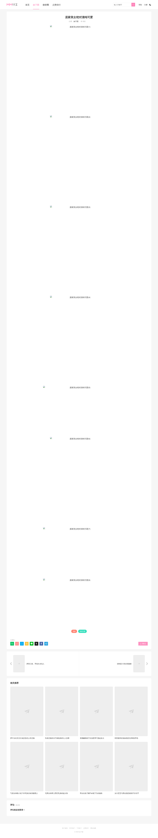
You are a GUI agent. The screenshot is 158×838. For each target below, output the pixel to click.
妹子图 (36, 4)
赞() (143, 643)
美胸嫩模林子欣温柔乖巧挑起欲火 (92, 738)
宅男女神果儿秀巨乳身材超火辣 (56, 793)
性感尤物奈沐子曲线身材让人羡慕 (57, 738)
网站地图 (93, 828)
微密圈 (46, 4)
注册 (145, 4)
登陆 (140, 4)
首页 (27, 4)
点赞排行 (56, 4)
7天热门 (79, 828)
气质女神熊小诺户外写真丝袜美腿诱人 (24, 793)
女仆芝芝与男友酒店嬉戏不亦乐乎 (127, 793)
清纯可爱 (82, 631)
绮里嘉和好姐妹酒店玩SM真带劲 (126, 738)
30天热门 (72, 828)
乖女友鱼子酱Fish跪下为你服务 (91, 793)
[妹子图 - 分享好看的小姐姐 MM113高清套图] (12, 4)
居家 (74, 631)
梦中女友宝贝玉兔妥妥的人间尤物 (22, 738)
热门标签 (65, 828)
